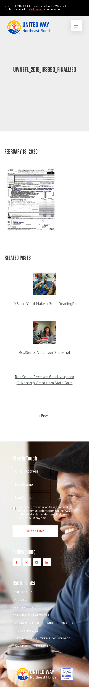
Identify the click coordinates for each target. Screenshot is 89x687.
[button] (76, 25)
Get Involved (24, 607)
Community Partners (31, 615)
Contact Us (23, 591)
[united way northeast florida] (29, 29)
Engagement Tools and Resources (43, 622)
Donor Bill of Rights (32, 645)
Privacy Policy (26, 630)
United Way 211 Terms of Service (41, 638)
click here (35, 8)
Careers (19, 599)
